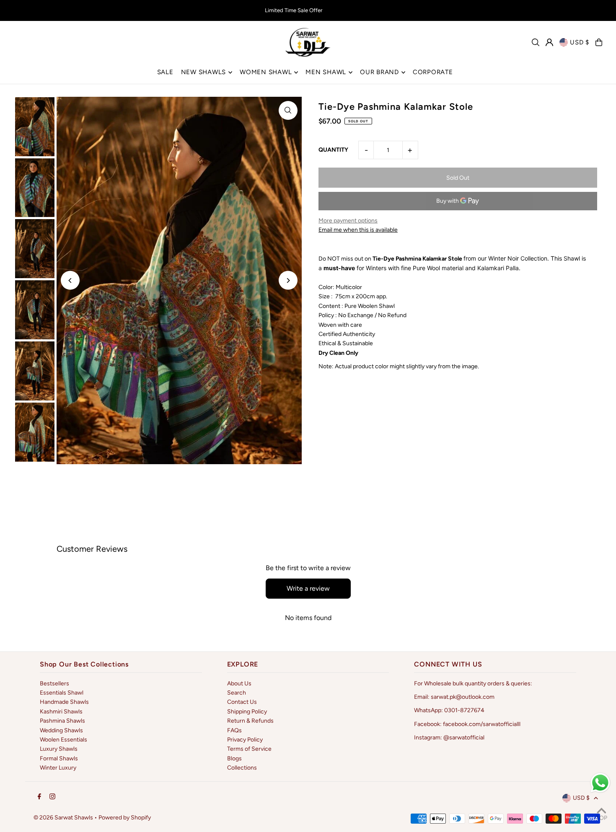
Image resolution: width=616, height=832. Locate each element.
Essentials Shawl (61, 692)
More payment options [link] (348, 220)
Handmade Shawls (64, 701)
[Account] (549, 42)
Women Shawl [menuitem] (266, 72)
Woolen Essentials (63, 739)
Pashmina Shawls (62, 720)
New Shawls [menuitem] (203, 72)
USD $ (579, 42)
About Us (239, 683)
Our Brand (379, 72)
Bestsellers (54, 683)
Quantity (333, 149)
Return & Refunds (250, 720)
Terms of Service (249, 748)
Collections (242, 767)
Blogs (234, 758)
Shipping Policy (247, 711)
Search (236, 692)
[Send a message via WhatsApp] (600, 782)
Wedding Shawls (61, 730)
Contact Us (242, 701)
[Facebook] (39, 797)
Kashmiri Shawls (61, 711)
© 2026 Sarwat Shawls (63, 817)
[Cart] (598, 42)
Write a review (308, 588)
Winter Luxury (58, 767)
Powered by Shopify (124, 817)
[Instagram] (52, 797)
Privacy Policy (245, 739)
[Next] (288, 280)
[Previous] (70, 280)
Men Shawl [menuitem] (325, 72)
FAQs (234, 730)
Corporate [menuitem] (433, 72)
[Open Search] (535, 42)
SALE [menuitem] (165, 72)
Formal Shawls (59, 758)
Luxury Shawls (59, 748)
